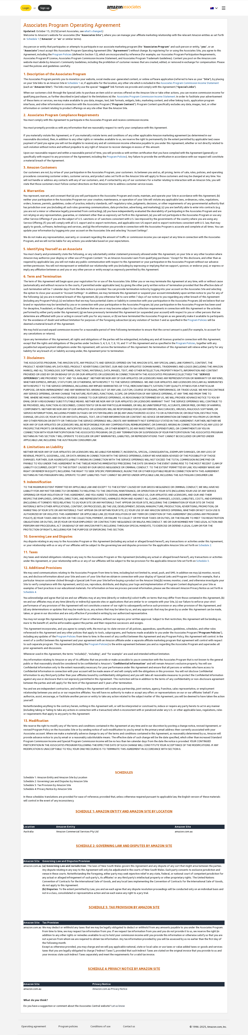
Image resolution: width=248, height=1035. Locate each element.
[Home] (124, 8)
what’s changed (93, 31)
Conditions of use (100, 1026)
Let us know (118, 1005)
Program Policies (62, 54)
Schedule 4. (30, 591)
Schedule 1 (32, 38)
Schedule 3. (202, 560)
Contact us (129, 1026)
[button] (214, 8)
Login (26, 7)
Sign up (44, 7)
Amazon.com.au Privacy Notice (109, 988)
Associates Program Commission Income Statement (189, 82)
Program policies (68, 1026)
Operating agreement (33, 1026)
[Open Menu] (223, 8)
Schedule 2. (205, 545)
